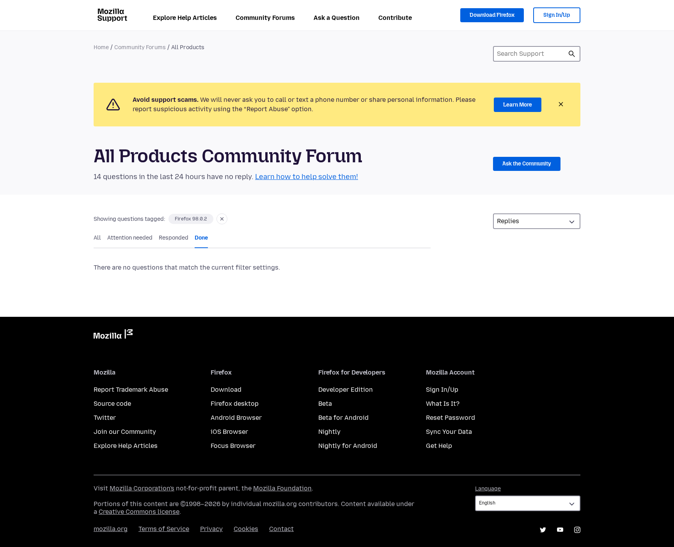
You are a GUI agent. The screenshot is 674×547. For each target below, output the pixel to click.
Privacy (211, 529)
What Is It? (442, 403)
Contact (281, 529)
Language (488, 488)
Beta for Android (343, 417)
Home (101, 47)
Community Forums (265, 17)
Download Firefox (492, 15)
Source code (112, 403)
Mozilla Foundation (282, 488)
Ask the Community (526, 163)
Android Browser (236, 417)
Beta (325, 403)
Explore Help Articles (185, 17)
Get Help (439, 445)
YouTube (560, 530)
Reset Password (450, 417)
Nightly (329, 431)
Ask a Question (337, 17)
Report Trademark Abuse (131, 389)
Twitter (105, 417)
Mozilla (113, 335)
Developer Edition (345, 389)
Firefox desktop (235, 403)
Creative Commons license (139, 511)
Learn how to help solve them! (306, 176)
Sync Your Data (449, 431)
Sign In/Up (556, 15)
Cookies (246, 529)
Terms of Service (163, 529)
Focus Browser (233, 445)
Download (226, 389)
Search (572, 54)
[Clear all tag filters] (221, 218)
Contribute (395, 17)
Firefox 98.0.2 (191, 219)
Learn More (517, 104)
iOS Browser (229, 431)
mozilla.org (111, 529)
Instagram (577, 530)
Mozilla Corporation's (142, 488)
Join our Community (125, 431)
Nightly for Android (347, 445)
